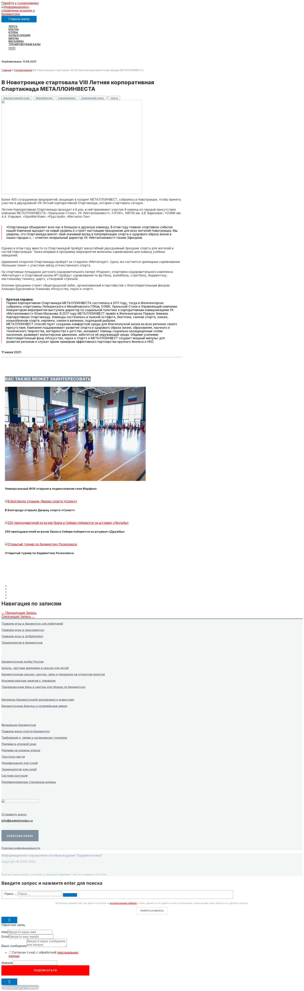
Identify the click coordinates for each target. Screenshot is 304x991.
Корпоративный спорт (16, 97)
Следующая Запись (18, 616)
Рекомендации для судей (19, 763)
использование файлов (123, 903)
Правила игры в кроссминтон (22, 630)
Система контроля (14, 775)
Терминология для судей (19, 769)
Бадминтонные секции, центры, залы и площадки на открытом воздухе (53, 674)
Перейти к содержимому (20, 3)
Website (7, 963)
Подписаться (45, 970)
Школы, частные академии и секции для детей (35, 668)
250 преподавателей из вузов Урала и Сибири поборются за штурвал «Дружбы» (65, 531)
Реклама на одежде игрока (20, 750)
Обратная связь (20, 835)
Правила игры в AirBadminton (22, 636)
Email (5, 936)
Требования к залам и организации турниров (34, 737)
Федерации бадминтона (18, 725)
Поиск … (10, 894)
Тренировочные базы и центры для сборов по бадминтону (43, 687)
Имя (4, 932)
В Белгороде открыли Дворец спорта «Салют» (40, 510)
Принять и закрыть (152, 910)
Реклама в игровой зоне (18, 744)
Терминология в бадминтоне (22, 642)
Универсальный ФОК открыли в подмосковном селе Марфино (51, 488)
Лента (114, 97)
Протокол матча (13, 756)
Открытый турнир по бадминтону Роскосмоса (39, 553)
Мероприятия (44, 97)
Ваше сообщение (14, 946)
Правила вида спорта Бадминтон (25, 731)
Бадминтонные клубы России (22, 661)
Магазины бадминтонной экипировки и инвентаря (37, 699)
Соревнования (66, 97)
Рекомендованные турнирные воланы (28, 782)
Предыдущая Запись (18, 613)
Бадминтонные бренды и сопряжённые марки (34, 706)
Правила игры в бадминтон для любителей (32, 623)
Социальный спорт (92, 97)
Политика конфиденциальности (20, 848)
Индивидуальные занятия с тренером (28, 680)
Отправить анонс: (14, 814)
